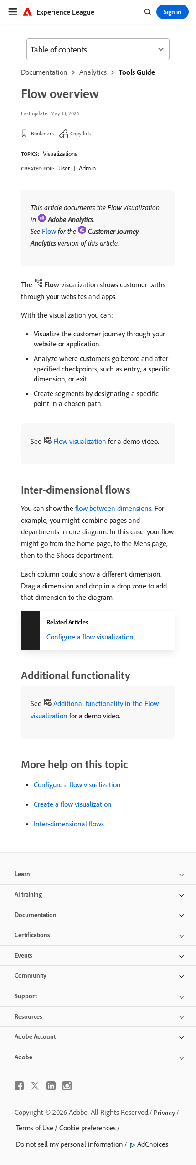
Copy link (80, 133)
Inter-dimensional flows (69, 823)
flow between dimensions (113, 508)
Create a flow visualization (73, 804)
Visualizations (60, 153)
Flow (49, 231)
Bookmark (42, 133)
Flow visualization (79, 441)
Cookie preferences (87, 1127)
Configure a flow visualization (90, 636)
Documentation (44, 72)
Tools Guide (137, 72)
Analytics (93, 72)
